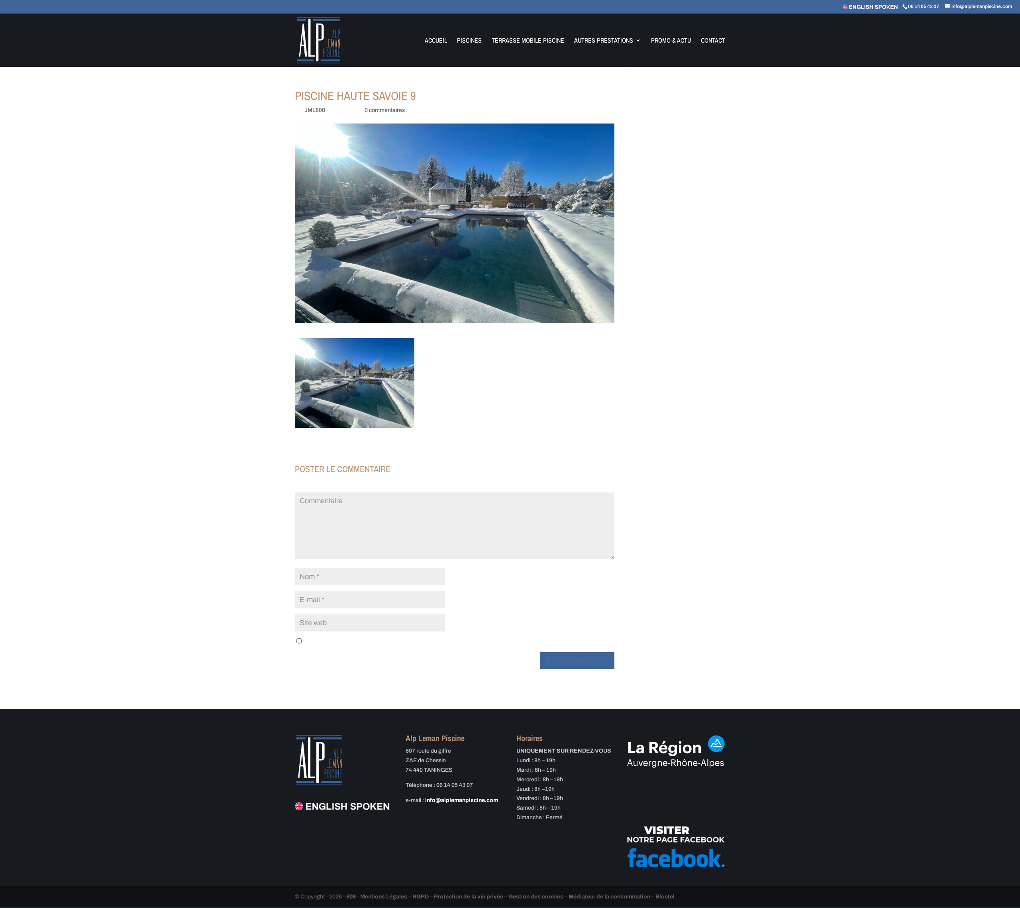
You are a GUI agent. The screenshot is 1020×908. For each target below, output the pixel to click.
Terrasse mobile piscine (528, 41)
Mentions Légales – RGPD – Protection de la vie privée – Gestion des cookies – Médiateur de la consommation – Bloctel (517, 897)
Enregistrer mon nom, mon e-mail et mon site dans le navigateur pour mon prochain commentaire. (425, 642)
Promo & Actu (671, 41)
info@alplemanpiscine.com (461, 800)
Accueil (436, 41)
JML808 (314, 110)
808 (351, 897)
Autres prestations (603, 41)
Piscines (469, 41)
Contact (713, 41)
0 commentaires (385, 110)
